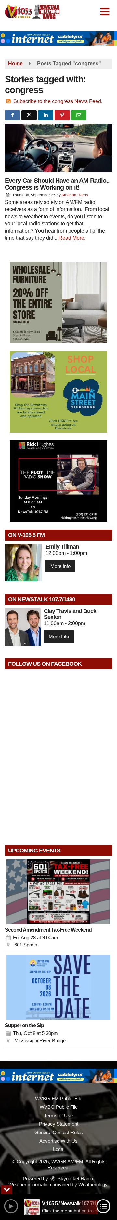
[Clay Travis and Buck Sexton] (23, 627)
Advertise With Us (58, 1141)
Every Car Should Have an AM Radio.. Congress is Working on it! (57, 184)
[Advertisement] (58, 38)
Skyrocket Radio (74, 1178)
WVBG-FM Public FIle (58, 1098)
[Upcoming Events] (58, 891)
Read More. (71, 238)
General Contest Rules (58, 1132)
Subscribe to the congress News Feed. (57, 101)
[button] (105, 12)
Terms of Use (58, 1115)
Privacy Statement (58, 1124)
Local (58, 1149)
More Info (60, 566)
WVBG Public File (59, 1107)
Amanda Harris (74, 195)
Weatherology (92, 1184)
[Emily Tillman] (23, 562)
